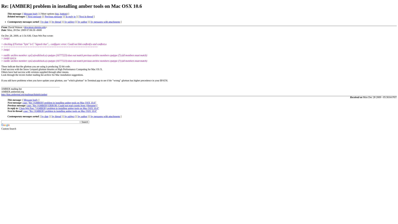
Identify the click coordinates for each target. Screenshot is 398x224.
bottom (63, 13)
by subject (69, 22)
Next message (34, 16)
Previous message (53, 16)
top (57, 13)
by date (45, 22)
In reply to (71, 16)
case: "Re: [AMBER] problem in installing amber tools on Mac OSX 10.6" (59, 102)
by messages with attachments (105, 22)
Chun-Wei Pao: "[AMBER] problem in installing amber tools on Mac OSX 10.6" (59, 108)
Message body (31, 13)
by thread (56, 22)
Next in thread (86, 16)
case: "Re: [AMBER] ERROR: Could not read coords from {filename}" (62, 105)
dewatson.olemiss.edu (35, 27)
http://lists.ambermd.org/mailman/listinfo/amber (24, 94)
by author (82, 22)
